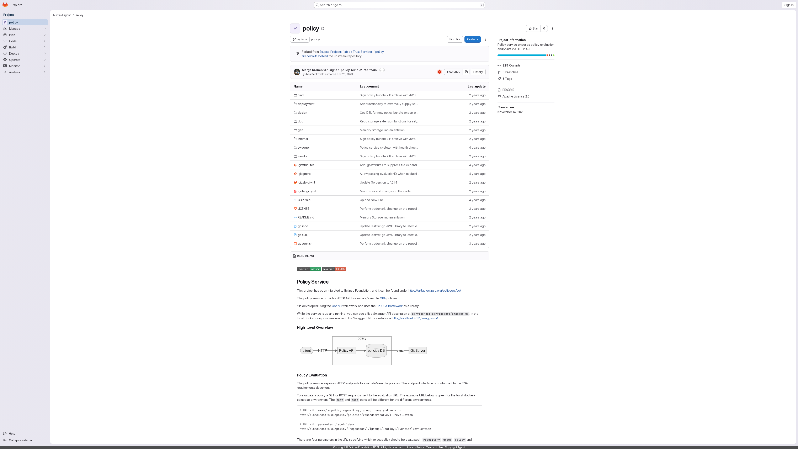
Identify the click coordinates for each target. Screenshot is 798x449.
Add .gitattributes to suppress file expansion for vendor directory (390, 165)
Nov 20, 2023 (345, 74)
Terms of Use (434, 447)
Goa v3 (337, 306)
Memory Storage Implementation (382, 130)
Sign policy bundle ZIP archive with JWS (388, 95)
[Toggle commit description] (382, 70)
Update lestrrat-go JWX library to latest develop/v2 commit (390, 226)
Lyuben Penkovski (313, 74)
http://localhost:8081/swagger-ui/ (415, 318)
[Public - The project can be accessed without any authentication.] (322, 28)
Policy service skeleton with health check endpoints (390, 147)
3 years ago (477, 208)
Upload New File (371, 200)
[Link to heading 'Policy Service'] (331, 282)
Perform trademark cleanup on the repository (390, 208)
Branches (510, 72)
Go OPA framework (390, 306)
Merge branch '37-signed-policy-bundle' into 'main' (340, 70)
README (508, 89)
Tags (507, 78)
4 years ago (477, 147)
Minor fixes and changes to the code (385, 191)
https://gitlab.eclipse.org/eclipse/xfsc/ (435, 290)
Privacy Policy (415, 447)
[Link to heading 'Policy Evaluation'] (329, 375)
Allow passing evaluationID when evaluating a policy (390, 173)
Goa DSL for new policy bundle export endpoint (390, 112)
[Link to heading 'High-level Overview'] (335, 327)
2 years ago (477, 95)
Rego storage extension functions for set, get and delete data (390, 121)
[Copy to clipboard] (477, 338)
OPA (383, 298)
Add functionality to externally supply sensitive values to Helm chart (390, 104)
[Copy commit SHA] (466, 72)
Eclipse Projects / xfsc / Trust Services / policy (352, 51)
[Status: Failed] (439, 71)
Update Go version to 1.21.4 (378, 182)
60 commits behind (315, 56)
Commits (511, 65)
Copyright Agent (455, 447)
